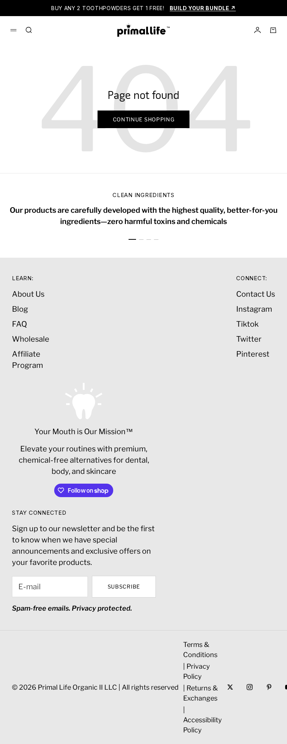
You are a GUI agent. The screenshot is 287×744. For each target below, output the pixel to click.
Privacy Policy (196, 671)
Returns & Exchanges (200, 693)
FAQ (19, 324)
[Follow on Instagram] (249, 687)
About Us (28, 294)
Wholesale (30, 339)
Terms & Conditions (200, 650)
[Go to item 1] (132, 239)
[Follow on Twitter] (230, 687)
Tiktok (247, 324)
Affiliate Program (27, 360)
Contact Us (255, 294)
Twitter (249, 339)
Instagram (254, 309)
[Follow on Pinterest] (269, 687)
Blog (20, 309)
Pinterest (252, 354)
